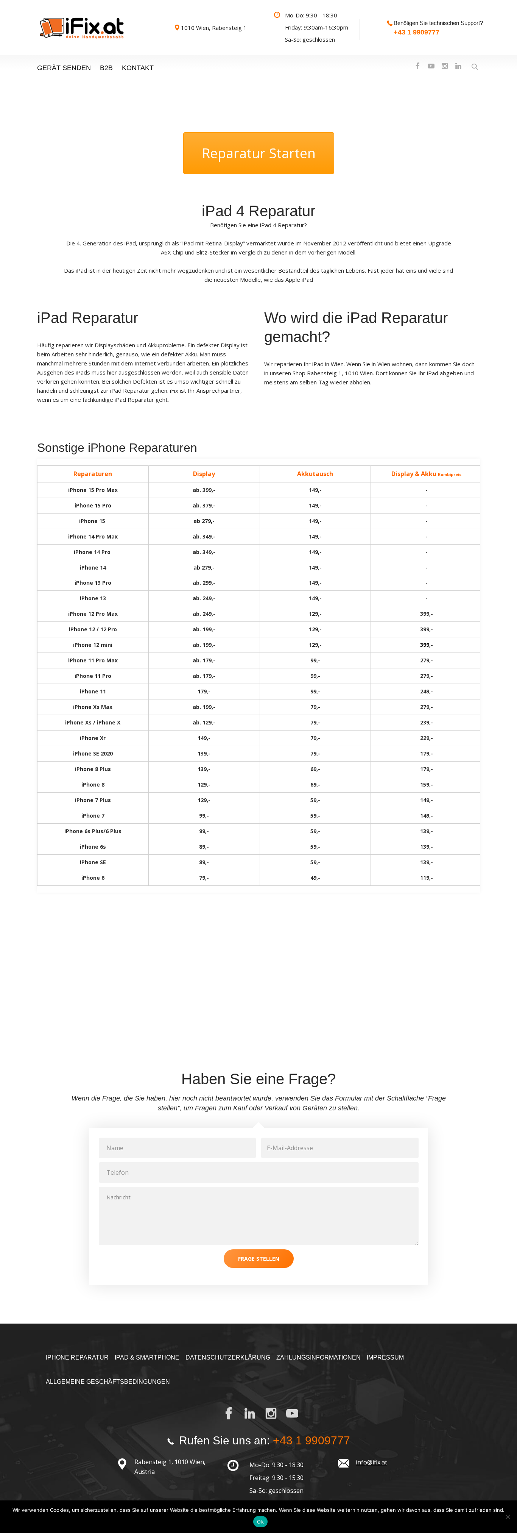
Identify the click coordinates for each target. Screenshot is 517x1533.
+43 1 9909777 (416, 32)
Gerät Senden (64, 68)
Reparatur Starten (259, 153)
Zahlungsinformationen (318, 1357)
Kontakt (138, 68)
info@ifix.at (371, 1462)
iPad (130, 243)
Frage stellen (258, 1258)
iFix (175, 390)
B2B (106, 68)
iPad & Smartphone (147, 1357)
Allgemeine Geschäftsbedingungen (108, 1381)
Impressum (385, 1357)
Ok (260, 1522)
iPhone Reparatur (77, 1357)
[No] (507, 1517)
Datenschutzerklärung (227, 1357)
